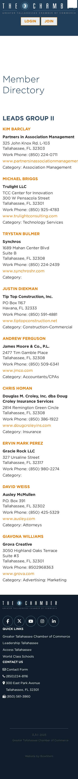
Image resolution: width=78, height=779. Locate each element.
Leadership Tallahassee (20, 643)
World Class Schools (18, 656)
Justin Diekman (20, 288)
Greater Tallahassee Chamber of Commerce (36, 636)
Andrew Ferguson (24, 338)
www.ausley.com (19, 518)
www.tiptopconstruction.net (30, 320)
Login (30, 21)
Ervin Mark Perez (23, 443)
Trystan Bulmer (21, 233)
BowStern (46, 756)
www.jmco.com (18, 370)
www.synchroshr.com (24, 271)
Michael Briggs (20, 178)
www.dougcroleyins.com (27, 425)
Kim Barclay (17, 129)
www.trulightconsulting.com (30, 216)
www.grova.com (18, 573)
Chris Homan (17, 388)
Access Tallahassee (17, 649)
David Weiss (16, 486)
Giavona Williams (23, 536)
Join (49, 21)
